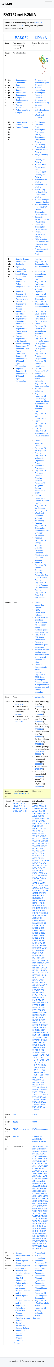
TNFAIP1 (36, 1064)
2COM (35, 1146)
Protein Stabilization (20, 352)
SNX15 (46, 1035)
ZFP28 (35, 1097)
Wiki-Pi (7, 4)
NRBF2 (41, 980)
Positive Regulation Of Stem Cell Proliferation (40, 594)
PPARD (41, 1000)
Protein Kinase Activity (21, 123)
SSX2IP (35, 1047)
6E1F (39, 1193)
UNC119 (35, 1082)
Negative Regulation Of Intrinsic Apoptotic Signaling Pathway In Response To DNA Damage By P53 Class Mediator (42, 548)
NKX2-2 (25, 793)
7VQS (44, 1216)
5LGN (44, 1186)
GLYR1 (46, 885)
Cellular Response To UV (41, 369)
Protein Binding (22, 127)
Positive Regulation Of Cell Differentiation (40, 414)
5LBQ (39, 1186)
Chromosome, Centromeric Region (21, 82)
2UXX (44, 1151)
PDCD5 (41, 987)
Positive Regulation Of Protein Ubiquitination (40, 355)
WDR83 (43, 1089)
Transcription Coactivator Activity (40, 132)
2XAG (34, 1156)
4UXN (40, 1176)
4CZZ (34, 1171)
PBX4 (34, 987)
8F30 (44, 1223)
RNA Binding (40, 144)
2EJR (45, 1146)
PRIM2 (42, 1005)
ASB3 (34, 816)
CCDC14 (44, 838)
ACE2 (40, 803)
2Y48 (45, 1158)
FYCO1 (35, 880)
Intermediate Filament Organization (40, 1270)
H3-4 (34, 895)
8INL (44, 1233)
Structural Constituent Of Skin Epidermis (41, 1263)
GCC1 (34, 885)
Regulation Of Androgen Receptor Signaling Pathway (40, 475)
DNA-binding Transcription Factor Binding (41, 227)
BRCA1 (35, 828)
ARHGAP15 (40, 811)
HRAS (15, 803)
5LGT (34, 1188)
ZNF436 (42, 1099)
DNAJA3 (35, 865)
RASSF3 (43, 1012)
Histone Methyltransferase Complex (42, 110)
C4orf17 (35, 830)
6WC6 (40, 1208)
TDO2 (34, 1057)
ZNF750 (41, 1107)
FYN (40, 880)
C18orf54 (42, 828)
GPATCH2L (36, 890)
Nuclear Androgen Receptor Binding (42, 200)
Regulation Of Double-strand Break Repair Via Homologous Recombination (41, 316)
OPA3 (39, 985)
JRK (34, 918)
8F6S (39, 1226)
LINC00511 (43, 945)
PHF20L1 (42, 995)
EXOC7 (35, 873)
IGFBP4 (43, 908)
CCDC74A (36, 843)
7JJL (45, 1213)
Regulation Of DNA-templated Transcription (41, 296)
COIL (43, 855)
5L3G (34, 1186)
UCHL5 (41, 1079)
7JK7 (39, 1216)
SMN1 (34, 1035)
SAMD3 (43, 1022)
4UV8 (45, 1171)
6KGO (40, 1198)
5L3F (44, 1183)
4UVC (34, 1176)
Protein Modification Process (40, 376)
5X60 (44, 1191)
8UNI (34, 1243)
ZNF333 (35, 1099)
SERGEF (44, 1025)
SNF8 (40, 1035)
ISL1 (46, 913)
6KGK (34, 1196)
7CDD (34, 1211)
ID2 (33, 908)
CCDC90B (36, 845)
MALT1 (41, 950)
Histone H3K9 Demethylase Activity (40, 174)
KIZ (20, 793)
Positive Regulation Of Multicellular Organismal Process (40, 458)
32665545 (39, 706)
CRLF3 (40, 858)
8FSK (34, 1233)
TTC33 (46, 1074)
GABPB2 (36, 883)
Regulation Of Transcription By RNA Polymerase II (42, 305)
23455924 (38, 22)
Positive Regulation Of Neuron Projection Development (42, 340)
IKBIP (34, 910)
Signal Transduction (21, 267)
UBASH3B (42, 1077)
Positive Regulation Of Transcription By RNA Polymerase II (42, 433)
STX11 (35, 1050)
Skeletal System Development (22, 260)
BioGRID (20, 25)
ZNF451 (35, 1102)
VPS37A (35, 1087)
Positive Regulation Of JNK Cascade (21, 338)
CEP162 (35, 850)
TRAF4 (35, 1069)
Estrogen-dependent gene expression (41, 644)
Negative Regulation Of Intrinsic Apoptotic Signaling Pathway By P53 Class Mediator (41, 570)
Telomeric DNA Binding (41, 180)
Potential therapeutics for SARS (41, 667)
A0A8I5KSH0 (37, 1136)
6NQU (34, 1203)
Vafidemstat (39, 696)
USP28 (35, 1084)
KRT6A (35, 940)
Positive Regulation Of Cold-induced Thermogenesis (41, 507)
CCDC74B (45, 843)
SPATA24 (36, 1040)
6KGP (45, 1198)
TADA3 (41, 1054)
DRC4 (34, 868)
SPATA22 (43, 1037)
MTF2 (45, 960)
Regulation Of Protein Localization (40, 363)
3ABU (34, 1163)
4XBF (45, 1176)
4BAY (44, 1168)
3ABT (44, 1161)
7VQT (34, 1218)
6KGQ (34, 1201)
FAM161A (43, 873)
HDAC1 (35, 903)
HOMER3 (36, 905)
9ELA (34, 1248)
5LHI (39, 1191)
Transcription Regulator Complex (40, 95)
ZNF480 (42, 1102)
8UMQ (44, 1240)
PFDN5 (35, 992)
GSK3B (45, 890)
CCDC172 (36, 840)
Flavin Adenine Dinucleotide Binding (41, 194)
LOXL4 (44, 947)
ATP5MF (35, 818)
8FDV (44, 1226)
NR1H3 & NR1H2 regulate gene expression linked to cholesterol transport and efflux (42, 655)
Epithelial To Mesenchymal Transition (40, 274)
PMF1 (42, 997)
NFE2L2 (41, 972)
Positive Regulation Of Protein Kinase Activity (21, 330)
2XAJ (45, 1156)
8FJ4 (34, 1228)
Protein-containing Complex (23, 111)
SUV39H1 (23, 811)
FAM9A (44, 875)
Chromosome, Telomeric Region (42, 81)
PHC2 (41, 992)
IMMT (44, 910)
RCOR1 (43, 1015)
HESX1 (42, 903)
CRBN (34, 858)
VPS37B (43, 1087)
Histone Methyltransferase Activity (23, 1255)
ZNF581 (35, 1104)
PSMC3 (42, 1007)
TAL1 (47, 1054)
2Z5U (39, 1161)
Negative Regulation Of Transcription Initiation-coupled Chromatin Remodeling (41, 529)
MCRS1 (42, 955)
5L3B (39, 1181)
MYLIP (35, 965)
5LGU (39, 1188)
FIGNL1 (43, 878)
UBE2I (35, 1079)
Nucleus (19, 90)
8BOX (34, 1223)
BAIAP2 (42, 821)
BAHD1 (35, 821)
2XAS (40, 1158)
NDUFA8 (43, 967)
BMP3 (40, 825)
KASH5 (35, 920)
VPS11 (41, 1084)
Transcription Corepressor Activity (40, 139)
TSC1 (34, 1074)
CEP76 (41, 853)
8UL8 (44, 1238)
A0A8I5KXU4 (37, 1139)
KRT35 (35, 935)
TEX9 (47, 1059)
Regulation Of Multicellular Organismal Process (21, 1309)
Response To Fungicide (40, 484)
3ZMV (40, 1166)
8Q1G (39, 1236)
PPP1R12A (43, 1002)
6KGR (40, 1201)
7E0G (40, 1213)
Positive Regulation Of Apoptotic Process (21, 305)
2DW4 (40, 1146)
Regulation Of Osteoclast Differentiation (21, 321)
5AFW (34, 1178)
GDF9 (40, 885)
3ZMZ (45, 1166)
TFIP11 (35, 1062)
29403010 (40, 751)
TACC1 (35, 1054)
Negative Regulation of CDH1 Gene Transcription (40, 676)
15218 (15, 1121)
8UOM (39, 1243)
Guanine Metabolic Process (39, 443)
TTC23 (40, 1074)
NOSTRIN (36, 975)
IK (48, 908)
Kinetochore (20, 87)
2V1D (34, 1153)
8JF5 (34, 1236)
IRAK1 (15, 793)
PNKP (34, 1000)
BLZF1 (35, 825)
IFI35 (38, 908)
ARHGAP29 (37, 813)
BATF (34, 823)
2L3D (34, 1151)
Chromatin (39, 85)
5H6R (45, 1178)
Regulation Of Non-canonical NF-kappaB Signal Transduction (21, 361)
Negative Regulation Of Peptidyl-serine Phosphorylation (22, 295)
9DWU (35, 1245)
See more (17, 1343)
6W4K (34, 1208)
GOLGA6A (44, 888)
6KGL (40, 1196)
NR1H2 (44, 975)
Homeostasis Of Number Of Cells (22, 347)
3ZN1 (39, 1168)
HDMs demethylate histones (40, 612)
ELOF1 (35, 870)
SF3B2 (43, 1027)
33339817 (39, 754)
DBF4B (35, 863)
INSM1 (35, 913)
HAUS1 (41, 898)
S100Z (15, 811)
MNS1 (34, 960)
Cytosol (19, 102)
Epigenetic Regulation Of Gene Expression (42, 383)
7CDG (34, 1213)
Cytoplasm (20, 97)
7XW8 (34, 1221)
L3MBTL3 (41, 942)
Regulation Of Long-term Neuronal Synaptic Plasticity (21, 1335)
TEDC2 (40, 1057)
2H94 (34, 1148)
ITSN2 (43, 915)
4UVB (45, 1173)
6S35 (45, 1203)
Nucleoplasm (21, 92)
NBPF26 (35, 967)
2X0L (39, 1153)
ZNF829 (35, 1109)
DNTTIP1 (43, 865)
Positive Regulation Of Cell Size (40, 423)
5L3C (43, 1181)
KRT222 (41, 930)
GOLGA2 (36, 888)
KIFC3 (43, 923)
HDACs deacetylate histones (39, 605)
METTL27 (36, 957)
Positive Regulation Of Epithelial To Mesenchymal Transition (40, 328)
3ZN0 (34, 1168)
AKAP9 (35, 806)
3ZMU (34, 1166)
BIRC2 (46, 823)
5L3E (39, 1183)
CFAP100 (36, 855)
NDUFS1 (35, 970)
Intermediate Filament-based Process (41, 1288)
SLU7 (43, 1030)
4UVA (39, 1173)
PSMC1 (35, 1007)
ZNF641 (42, 1104)
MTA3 (40, 960)
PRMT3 (22, 806)
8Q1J (34, 1238)
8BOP (45, 1221)
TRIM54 (35, 1072)
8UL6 (39, 1238)
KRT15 (35, 928)
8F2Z (40, 1223)
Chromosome (21, 95)
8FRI (34, 1231)
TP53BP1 (41, 1067)
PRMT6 (16, 808)
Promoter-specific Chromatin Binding (42, 251)
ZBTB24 (42, 1092)
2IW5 (44, 1148)
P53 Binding (40, 122)
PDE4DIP (36, 990)
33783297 (19, 714)
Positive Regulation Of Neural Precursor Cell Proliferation (41, 584)
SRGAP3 (41, 1045)
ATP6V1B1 (44, 818)
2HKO (39, 1148)
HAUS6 (42, 900)
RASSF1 (41, 1010)
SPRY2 (35, 1042)
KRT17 (41, 928)
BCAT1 (40, 823)
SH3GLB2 (36, 1030)
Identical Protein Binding (41, 185)
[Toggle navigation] (48, 4)
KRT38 (41, 935)
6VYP (44, 1206)
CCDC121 (36, 838)
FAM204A (36, 875)
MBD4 (40, 952)
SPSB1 (42, 1042)
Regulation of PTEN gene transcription (40, 637)
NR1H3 (35, 977)
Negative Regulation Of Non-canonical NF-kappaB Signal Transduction (21, 374)
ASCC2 (41, 816)
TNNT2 (43, 1064)
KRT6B (42, 940)
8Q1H (44, 1236)
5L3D (34, 1183)
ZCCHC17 (44, 1094)
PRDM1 (35, 1005)
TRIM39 (42, 1069)
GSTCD (35, 893)
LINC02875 (36, 947)
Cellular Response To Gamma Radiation (42, 498)
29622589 (39, 764)
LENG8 (35, 945)
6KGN (34, 1198)
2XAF (44, 1153)
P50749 (16, 1136)
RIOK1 (41, 1017)
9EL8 (45, 1245)
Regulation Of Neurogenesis (40, 449)
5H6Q (40, 1178)
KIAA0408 (36, 923)
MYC (47, 962)
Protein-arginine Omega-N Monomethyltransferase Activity (23, 1264)
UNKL (42, 1082)
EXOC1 (41, 870)
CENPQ (42, 848)
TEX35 (41, 1059)
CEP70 (35, 853)
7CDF (45, 1211)
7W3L (45, 1218)
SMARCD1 (43, 1032)
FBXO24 (35, 878)
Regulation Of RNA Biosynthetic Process (42, 1303)
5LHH (34, 1191)
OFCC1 (42, 982)
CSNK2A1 (36, 860)
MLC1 (43, 957)
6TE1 (34, 1206)
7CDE (40, 1211)
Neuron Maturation (39, 389)
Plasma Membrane (20, 106)
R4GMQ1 (43, 1141)
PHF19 (35, 995)
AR (33, 811)
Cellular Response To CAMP (40, 490)
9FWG (40, 1248)
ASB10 (45, 813)
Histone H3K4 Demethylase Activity (40, 167)
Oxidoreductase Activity (41, 150)
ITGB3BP (36, 915)
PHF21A (35, 997)
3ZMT (45, 1163)
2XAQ (34, 1158)
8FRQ (39, 1231)
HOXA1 (44, 905)
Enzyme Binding (41, 154)
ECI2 (45, 868)
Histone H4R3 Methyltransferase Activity (23, 1273)
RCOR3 (35, 1017)
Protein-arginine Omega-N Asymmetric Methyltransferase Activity (23, 1288)
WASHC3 (36, 1089)
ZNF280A (42, 1097)
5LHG (44, 1188)
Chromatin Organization (40, 290)
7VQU (40, 1218)
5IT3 (34, 1181)
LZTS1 (35, 950)
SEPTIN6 (36, 1025)
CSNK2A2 (45, 860)
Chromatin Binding (39, 125)
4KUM (39, 1171)
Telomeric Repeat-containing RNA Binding (42, 219)
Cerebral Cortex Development (41, 347)
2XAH (40, 1156)
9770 (15, 1114)
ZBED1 (35, 1092)
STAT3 (42, 1047)
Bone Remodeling (23, 343)
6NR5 (40, 1203)
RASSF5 (23, 808)
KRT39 (35, 938)
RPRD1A (36, 1022)
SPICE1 (44, 1040)
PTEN (34, 1010)
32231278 (19, 704)
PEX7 (43, 990)
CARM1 (43, 835)
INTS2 (41, 913)
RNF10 (35, 1020)
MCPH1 (35, 955)
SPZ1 (34, 1045)
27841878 (39, 769)
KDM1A (41, 37)
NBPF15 (41, 965)
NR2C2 (41, 977)
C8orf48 (42, 830)
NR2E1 (35, 980)
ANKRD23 (36, 808)
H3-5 (38, 895)
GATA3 (43, 883)
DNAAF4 (42, 863)
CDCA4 (44, 845)
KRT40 (41, 938)
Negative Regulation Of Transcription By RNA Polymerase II (42, 264)
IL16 (39, 910)
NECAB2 (43, 970)
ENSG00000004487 (40, 1129)
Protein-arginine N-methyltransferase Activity (23, 1299)
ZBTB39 (35, 1094)
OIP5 (34, 985)
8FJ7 (39, 1228)
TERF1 (35, 1059)
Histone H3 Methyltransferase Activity (23, 1318)
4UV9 (34, 1173)
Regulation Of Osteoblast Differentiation (21, 314)
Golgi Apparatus (22, 100)
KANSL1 (39, 918)
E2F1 (40, 868)
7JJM (34, 1216)
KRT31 (35, 933)
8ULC (39, 1240)
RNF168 (41, 1020)
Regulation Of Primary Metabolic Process (40, 1312)
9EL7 (40, 1245)
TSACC (42, 1072)
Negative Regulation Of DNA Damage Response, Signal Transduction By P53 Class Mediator (42, 401)
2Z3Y (34, 1161)
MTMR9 (35, 962)
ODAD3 (35, 982)
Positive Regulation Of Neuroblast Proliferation (40, 283)
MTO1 (41, 962)
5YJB (34, 1193)
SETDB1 (35, 1027)
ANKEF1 (42, 806)
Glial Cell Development (21, 1279)
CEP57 (42, 850)
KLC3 (34, 925)
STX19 (41, 1050)
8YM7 (45, 1243)
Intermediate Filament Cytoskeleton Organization (40, 1279)
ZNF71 (35, 1107)
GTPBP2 (42, 893)
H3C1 (43, 895)
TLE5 (41, 1062)
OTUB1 (45, 985)
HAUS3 (35, 900)
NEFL (34, 972)
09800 (34, 1121)
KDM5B (42, 920)
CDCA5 (35, 848)
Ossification (20, 264)
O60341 (35, 1141)
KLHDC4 (40, 925)
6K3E (44, 1193)
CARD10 (35, 835)
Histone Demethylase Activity (40, 159)
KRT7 (34, 942)
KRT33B (41, 933)
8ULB (34, 1240)
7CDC (45, 1208)
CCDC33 (44, 840)
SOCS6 (35, 1037)
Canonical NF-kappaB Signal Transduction (21, 274)
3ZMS (40, 1163)
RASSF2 (21, 37)
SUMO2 (35, 1052)
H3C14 (35, 898)
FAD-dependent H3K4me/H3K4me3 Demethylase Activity (42, 243)
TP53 (34, 1067)
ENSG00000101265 (21, 1129)
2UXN (39, 1151)
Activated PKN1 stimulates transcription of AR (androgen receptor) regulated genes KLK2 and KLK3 (41, 625)
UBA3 (34, 1077)
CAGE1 (42, 833)
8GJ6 (40, 1233)
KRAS (15, 806)
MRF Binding (40, 189)
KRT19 (35, 930)
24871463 (19, 721)
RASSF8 (35, 1015)
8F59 (34, 1226)
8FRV (44, 1231)
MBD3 (34, 952)
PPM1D (35, 1002)
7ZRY (40, 1221)
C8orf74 (35, 833)
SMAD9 (35, 1032)
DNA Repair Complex (39, 116)
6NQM (45, 1201)
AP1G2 (44, 808)
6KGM (45, 1196)
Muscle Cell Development (40, 466)
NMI (46, 972)
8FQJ (43, 1228)
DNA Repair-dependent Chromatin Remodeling (40, 517)
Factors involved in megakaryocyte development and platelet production (42, 687)
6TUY (39, 1206)
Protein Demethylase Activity (40, 234)
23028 (34, 1114)
